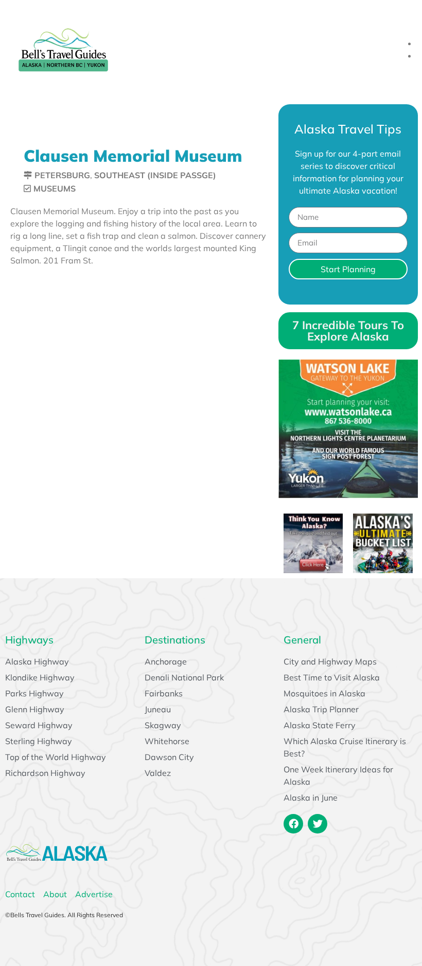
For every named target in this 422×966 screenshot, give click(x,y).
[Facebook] (293, 824)
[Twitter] (317, 824)
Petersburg (62, 175)
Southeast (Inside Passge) (155, 175)
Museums (54, 188)
